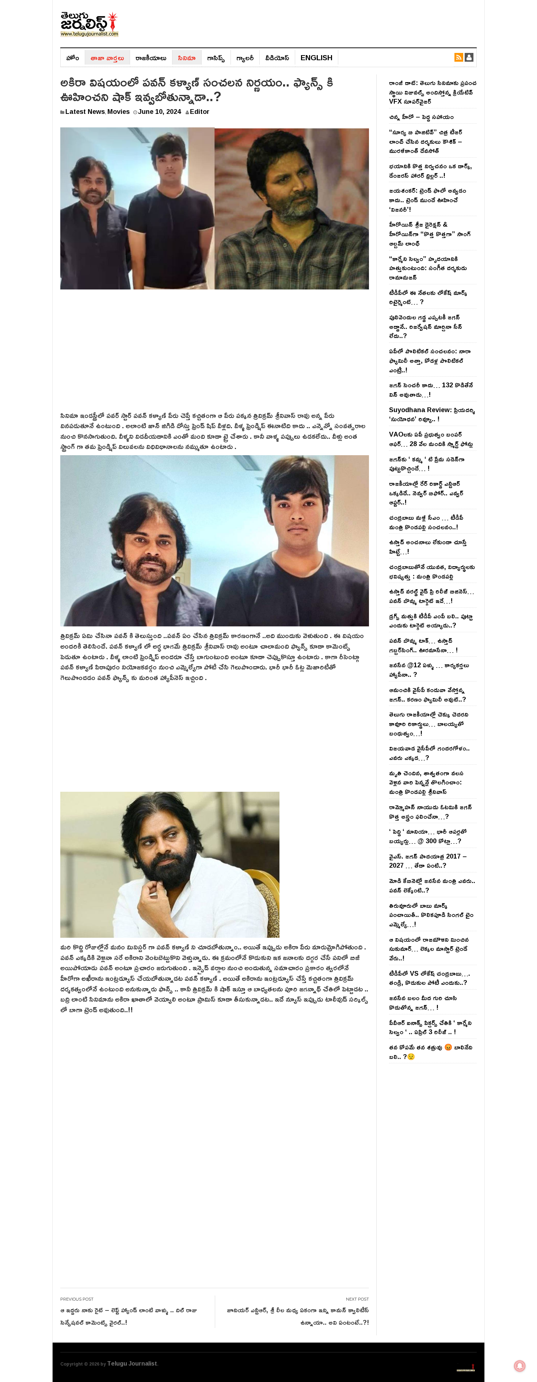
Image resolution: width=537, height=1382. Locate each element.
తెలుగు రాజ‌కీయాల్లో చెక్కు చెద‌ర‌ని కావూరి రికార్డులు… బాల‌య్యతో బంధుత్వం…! (428, 723)
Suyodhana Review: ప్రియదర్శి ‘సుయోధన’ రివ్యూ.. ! (432, 414)
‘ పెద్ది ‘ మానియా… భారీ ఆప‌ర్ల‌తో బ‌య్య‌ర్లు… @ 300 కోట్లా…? (428, 836)
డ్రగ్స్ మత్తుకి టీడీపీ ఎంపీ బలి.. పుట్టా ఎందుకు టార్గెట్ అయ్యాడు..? (431, 621)
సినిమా (187, 57)
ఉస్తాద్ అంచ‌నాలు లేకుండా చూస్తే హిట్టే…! (428, 546)
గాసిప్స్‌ (216, 57)
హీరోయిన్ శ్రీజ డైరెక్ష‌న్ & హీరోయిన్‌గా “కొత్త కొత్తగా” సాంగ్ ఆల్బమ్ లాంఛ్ (430, 233)
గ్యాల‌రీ (245, 57)
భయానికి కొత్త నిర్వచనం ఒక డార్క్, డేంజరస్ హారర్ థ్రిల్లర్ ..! (430, 170)
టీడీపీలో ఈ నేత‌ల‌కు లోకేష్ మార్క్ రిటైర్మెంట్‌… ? (428, 297)
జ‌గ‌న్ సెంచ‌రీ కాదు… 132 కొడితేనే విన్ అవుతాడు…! (431, 389)
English (316, 57)
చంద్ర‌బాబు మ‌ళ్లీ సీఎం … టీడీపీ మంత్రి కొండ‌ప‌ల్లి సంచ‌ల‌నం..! (426, 522)
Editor (199, 111)
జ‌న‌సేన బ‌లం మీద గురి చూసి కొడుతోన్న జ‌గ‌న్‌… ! (423, 1002)
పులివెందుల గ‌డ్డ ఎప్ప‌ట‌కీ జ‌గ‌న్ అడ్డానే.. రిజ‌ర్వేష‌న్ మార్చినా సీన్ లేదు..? (425, 326)
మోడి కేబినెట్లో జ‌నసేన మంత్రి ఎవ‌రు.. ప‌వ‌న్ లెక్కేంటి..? (432, 885)
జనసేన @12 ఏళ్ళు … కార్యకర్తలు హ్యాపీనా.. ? (429, 669)
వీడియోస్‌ (277, 57)
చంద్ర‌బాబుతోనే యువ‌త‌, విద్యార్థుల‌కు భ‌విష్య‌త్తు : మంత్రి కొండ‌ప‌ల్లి (432, 571)
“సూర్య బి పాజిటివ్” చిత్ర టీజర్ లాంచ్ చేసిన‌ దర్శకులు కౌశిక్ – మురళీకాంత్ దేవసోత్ (425, 141)
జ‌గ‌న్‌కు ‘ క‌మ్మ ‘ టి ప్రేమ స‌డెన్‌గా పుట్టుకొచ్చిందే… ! (427, 464)
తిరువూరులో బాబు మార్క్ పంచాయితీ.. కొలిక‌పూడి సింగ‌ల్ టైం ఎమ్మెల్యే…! (431, 914)
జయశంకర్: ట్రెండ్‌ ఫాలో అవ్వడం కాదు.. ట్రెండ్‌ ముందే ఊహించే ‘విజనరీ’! (427, 199)
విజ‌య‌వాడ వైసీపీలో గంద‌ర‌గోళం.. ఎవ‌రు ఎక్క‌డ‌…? (429, 753)
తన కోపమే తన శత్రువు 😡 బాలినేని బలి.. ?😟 (430, 1052)
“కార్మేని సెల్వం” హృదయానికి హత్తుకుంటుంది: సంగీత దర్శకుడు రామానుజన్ (428, 267)
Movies (118, 111)
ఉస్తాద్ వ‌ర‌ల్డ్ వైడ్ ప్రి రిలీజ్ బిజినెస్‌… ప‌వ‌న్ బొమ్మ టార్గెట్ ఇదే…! (431, 596)
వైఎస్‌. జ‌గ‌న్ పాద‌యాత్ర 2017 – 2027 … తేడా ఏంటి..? (428, 861)
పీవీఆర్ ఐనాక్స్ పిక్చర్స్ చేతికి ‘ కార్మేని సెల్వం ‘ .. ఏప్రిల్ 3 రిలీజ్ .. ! (430, 1027)
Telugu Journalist (132, 1363)
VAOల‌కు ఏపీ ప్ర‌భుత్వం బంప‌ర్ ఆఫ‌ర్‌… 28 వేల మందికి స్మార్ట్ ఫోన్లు (431, 439)
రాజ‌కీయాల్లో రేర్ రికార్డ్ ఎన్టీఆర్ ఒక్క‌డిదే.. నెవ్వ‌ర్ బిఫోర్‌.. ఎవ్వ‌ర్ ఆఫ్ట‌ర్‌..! (426, 492)
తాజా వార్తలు (107, 57)
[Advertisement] (214, 355)
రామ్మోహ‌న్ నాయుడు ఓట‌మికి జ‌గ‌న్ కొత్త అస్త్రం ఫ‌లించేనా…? (430, 811)
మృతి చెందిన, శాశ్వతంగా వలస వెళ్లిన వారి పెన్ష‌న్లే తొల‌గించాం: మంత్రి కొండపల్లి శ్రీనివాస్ (426, 782)
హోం (72, 57)
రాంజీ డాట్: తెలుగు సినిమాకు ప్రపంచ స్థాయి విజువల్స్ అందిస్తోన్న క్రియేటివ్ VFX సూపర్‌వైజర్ (433, 91)
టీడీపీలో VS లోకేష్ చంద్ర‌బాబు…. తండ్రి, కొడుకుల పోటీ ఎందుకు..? (429, 978)
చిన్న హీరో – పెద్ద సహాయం (421, 116)
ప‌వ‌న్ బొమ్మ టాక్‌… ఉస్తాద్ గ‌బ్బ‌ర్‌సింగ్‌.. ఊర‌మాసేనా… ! (423, 645)
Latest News (85, 111)
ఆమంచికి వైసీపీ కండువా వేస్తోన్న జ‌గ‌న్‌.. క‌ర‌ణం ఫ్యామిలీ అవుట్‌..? (427, 694)
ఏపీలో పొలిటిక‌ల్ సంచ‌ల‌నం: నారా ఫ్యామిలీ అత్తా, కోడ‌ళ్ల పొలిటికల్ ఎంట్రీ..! (430, 360)
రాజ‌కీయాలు (151, 57)
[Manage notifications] (520, 1366)
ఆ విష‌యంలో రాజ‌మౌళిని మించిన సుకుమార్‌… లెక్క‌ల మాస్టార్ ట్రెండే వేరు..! (429, 948)
